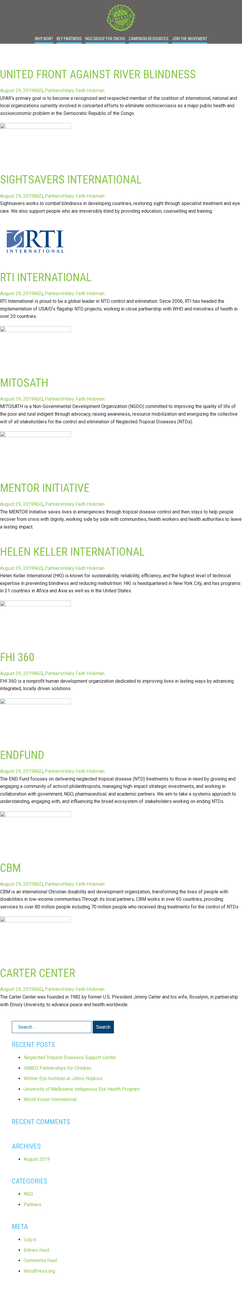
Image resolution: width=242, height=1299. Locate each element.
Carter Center (37, 973)
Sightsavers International (71, 179)
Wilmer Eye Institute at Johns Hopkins (63, 1078)
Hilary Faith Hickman (83, 90)
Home (121, 18)
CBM (10, 867)
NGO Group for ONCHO (105, 38)
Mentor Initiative (44, 488)
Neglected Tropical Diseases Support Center (70, 1057)
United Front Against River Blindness (98, 74)
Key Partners (69, 38)
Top (228, 1285)
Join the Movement (189, 38)
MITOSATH (24, 382)
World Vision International (50, 1099)
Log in (30, 1239)
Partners (54, 90)
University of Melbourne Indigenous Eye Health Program (82, 1089)
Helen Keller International (72, 551)
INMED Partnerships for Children (57, 1068)
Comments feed (40, 1260)
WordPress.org (39, 1271)
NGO (38, 90)
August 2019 (37, 1159)
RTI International (45, 277)
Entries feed (36, 1250)
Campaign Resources (149, 38)
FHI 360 (17, 657)
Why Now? (44, 38)
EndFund (22, 755)
